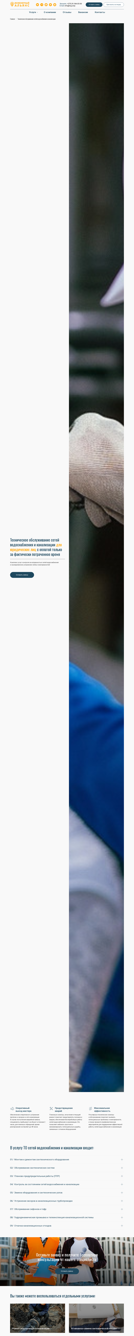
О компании (50, 12)
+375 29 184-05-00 (74, 4)
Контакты (100, 12)
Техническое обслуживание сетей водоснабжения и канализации (37, 19)
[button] (94, 4)
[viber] (50, 4)
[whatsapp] (46, 4)
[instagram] (54, 4)
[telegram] (41, 4)
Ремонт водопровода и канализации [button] (30, 1328)
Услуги (32, 12)
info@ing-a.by (70, 6)
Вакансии (83, 12)
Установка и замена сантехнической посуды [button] (94, 1328)
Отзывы (67, 12)
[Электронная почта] (37, 4)
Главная (12, 19)
